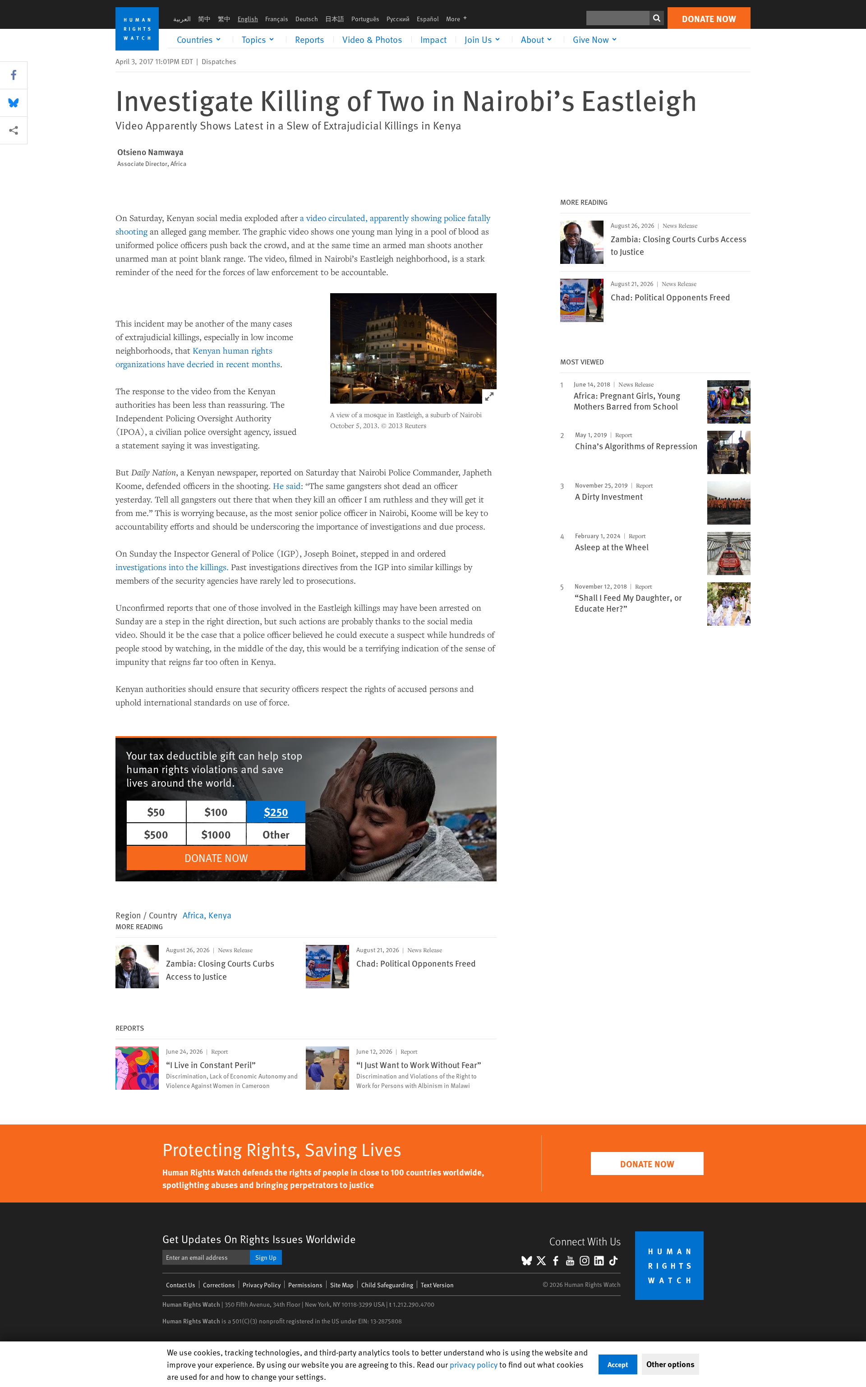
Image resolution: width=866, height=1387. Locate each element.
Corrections (219, 1285)
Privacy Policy (262, 1285)
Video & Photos (372, 39)
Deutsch (306, 18)
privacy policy (473, 1364)
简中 (204, 18)
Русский (398, 18)
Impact (433, 39)
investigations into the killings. (172, 566)
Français (276, 18)
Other (276, 834)
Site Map (342, 1285)
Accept (618, 1364)
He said (287, 485)
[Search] (657, 18)
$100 (216, 811)
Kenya (219, 915)
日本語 (334, 18)
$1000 (216, 834)
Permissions (305, 1285)
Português (365, 18)
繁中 (224, 18)
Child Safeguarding (387, 1285)
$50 (156, 811)
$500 (156, 834)
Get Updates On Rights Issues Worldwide (259, 1238)
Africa (193, 915)
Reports (309, 39)
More (459, 18)
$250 (276, 811)
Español (428, 18)
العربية (182, 18)
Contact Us (180, 1285)
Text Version (437, 1285)
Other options (670, 1364)
